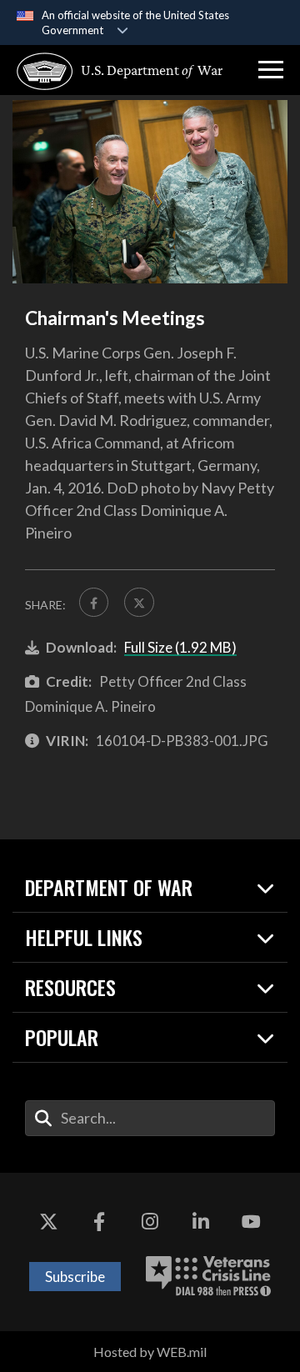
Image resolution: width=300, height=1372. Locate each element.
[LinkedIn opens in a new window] (201, 1223)
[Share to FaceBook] (93, 602)
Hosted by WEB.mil (150, 1351)
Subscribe (75, 1276)
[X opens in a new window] (48, 1223)
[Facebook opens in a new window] (99, 1223)
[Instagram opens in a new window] (150, 1223)
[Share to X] (138, 602)
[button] (270, 70)
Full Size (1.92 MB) (180, 647)
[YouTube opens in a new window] (251, 1223)
